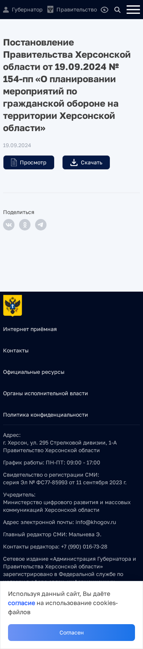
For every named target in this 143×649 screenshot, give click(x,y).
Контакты (16, 350)
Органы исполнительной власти (45, 393)
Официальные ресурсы (33, 371)
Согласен (71, 632)
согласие (21, 603)
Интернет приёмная (30, 329)
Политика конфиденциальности (45, 414)
